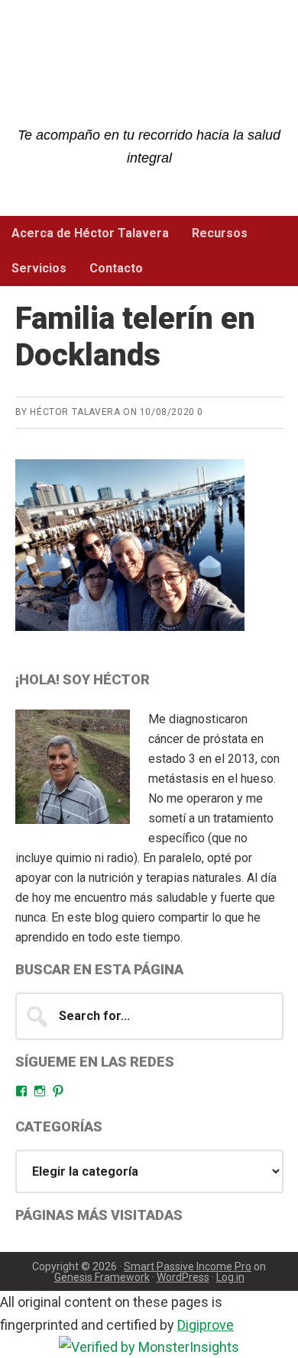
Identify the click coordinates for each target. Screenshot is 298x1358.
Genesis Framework (102, 1277)
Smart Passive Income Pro (187, 1266)
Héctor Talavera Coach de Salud (149, 76)
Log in (230, 1277)
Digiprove (205, 1325)
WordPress (183, 1277)
